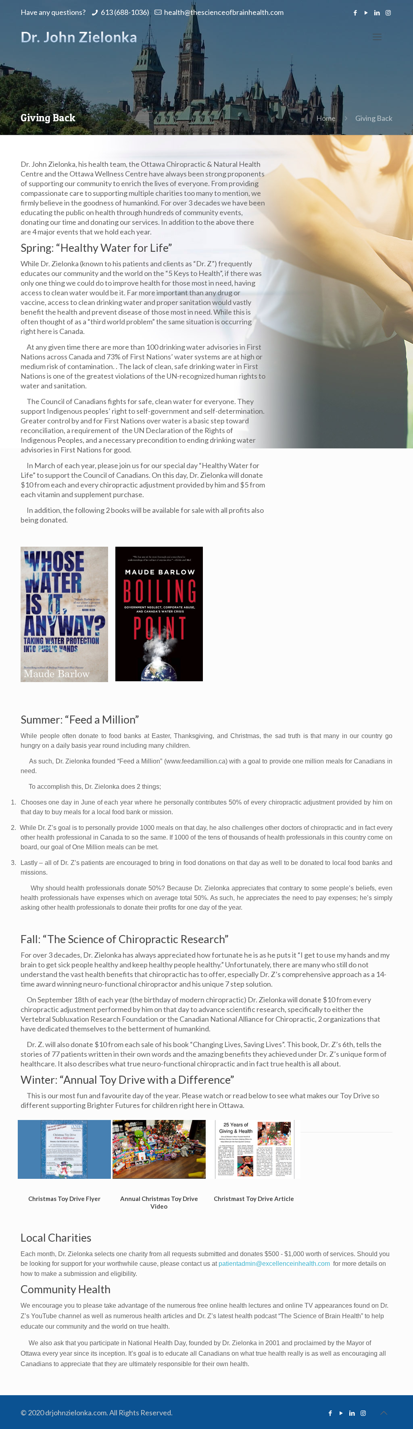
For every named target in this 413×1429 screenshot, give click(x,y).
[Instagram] (388, 12)
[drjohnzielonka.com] (79, 37)
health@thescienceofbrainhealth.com (224, 12)
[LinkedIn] (377, 12)
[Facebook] (355, 12)
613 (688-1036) (125, 12)
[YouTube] (366, 12)
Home (326, 118)
